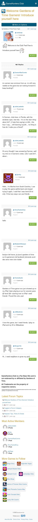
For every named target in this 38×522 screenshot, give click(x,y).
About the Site (8, 519)
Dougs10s (17, 346)
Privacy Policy (24, 519)
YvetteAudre (18, 278)
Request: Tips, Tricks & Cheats (14, 414)
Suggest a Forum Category (12, 408)
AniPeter (10, 451)
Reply (33, 55)
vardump (19, 33)
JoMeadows (18, 312)
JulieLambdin (19, 106)
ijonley (18, 174)
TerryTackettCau (19, 210)
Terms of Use (16, 519)
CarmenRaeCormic (20, 72)
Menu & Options (20, 24)
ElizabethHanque (20, 244)
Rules (30, 519)
